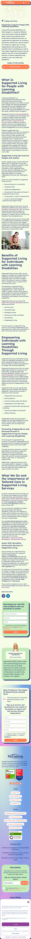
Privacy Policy (14, 937)
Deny (15, 929)
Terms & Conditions (22, 937)
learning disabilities (22, 114)
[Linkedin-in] (17, 783)
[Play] (4, 67)
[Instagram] (14, 783)
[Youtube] (20, 783)
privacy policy (22, 888)
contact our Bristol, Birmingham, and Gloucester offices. (14, 538)
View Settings (15, 933)
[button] (28, 902)
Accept (15, 924)
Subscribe (24, 883)
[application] (15, 67)
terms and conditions (14, 890)
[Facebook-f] (11, 783)
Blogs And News (11, 21)
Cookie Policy (8, 937)
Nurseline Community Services (12, 209)
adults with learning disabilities (12, 302)
